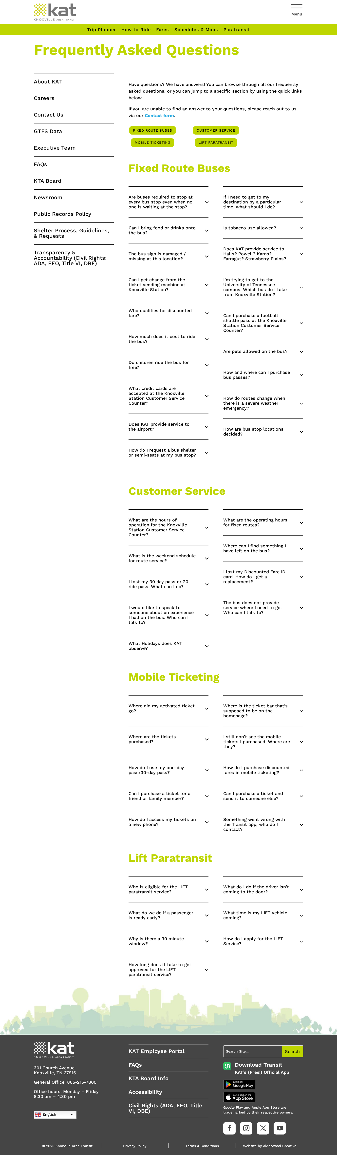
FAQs (40, 164)
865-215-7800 (81, 1082)
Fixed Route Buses (152, 130)
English (48, 1114)
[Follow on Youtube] (280, 1128)
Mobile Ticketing (152, 142)
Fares (162, 29)
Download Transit (258, 1065)
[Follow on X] (263, 1128)
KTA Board (47, 181)
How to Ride (136, 29)
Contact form (159, 115)
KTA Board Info (148, 1078)
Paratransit (237, 29)
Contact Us (48, 115)
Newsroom (48, 197)
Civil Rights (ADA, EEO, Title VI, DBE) (165, 1108)
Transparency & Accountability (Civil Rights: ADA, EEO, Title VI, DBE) (70, 257)
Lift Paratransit (216, 142)
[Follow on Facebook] (229, 1128)
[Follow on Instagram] (246, 1128)
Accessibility (145, 1092)
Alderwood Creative (279, 1146)
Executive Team (55, 148)
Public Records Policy (62, 214)
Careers (44, 98)
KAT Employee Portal (157, 1051)
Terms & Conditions (202, 1146)
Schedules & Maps (196, 29)
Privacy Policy (134, 1146)
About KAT (48, 82)
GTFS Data (48, 131)
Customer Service (216, 130)
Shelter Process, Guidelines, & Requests (71, 233)
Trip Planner (101, 29)
